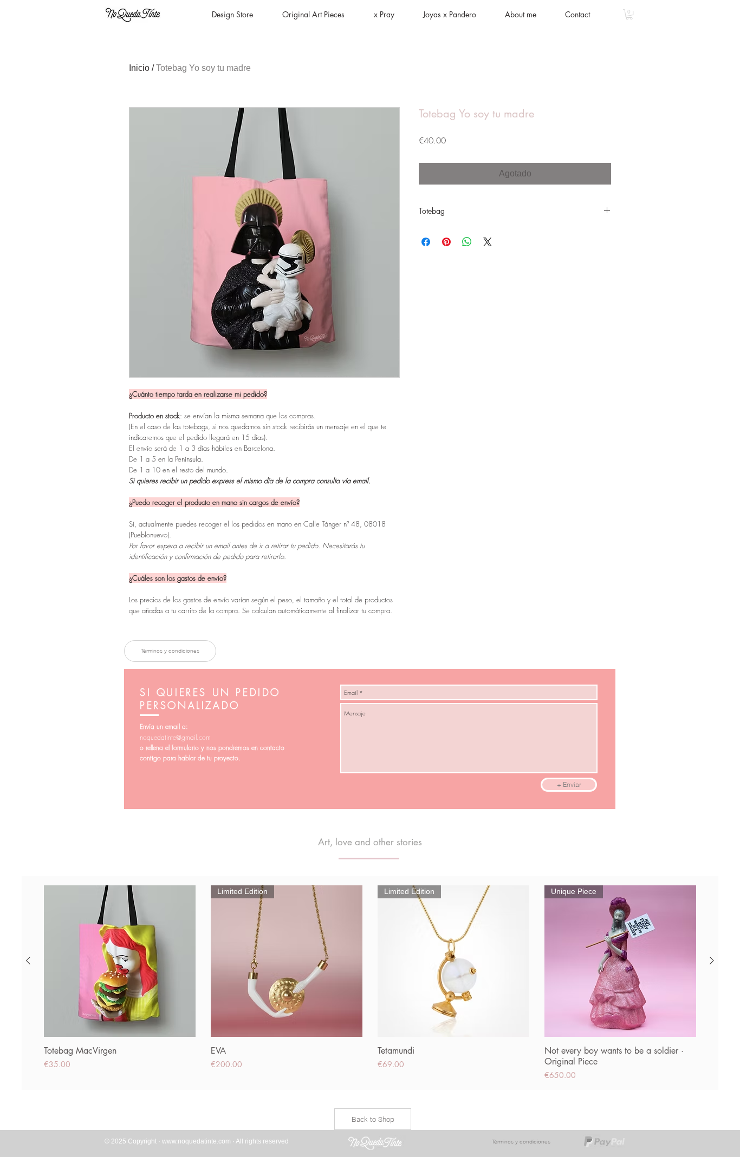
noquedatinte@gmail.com (175, 737)
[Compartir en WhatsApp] (466, 241)
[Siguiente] (711, 960)
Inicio (139, 68)
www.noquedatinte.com (196, 1141)
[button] (629, 14)
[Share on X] (487, 241)
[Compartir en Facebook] (425, 241)
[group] (370, 983)
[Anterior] (28, 960)
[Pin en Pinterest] (446, 241)
